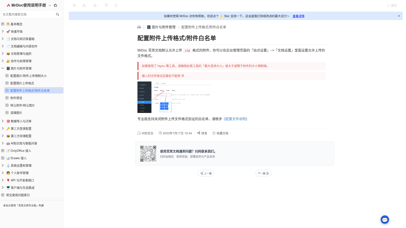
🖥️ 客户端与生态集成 (20, 187)
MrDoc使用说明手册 (29, 5)
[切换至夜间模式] (116, 5)
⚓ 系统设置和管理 (19, 165)
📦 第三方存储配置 (19, 136)
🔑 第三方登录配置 (19, 128)
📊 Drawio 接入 (15, 158)
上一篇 (208, 173)
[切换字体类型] (106, 5)
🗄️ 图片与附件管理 (19, 68)
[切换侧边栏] (74, 5)
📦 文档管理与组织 (19, 53)
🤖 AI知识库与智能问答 (21, 143)
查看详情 (298, 16)
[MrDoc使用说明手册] (139, 26)
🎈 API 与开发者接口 (20, 180)
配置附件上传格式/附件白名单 (29, 90)
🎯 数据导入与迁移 (19, 121)
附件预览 (15, 98)
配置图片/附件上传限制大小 (28, 75)
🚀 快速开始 (14, 31)
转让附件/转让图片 (22, 105)
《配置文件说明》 (235, 119)
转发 (203, 133)
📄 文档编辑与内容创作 (21, 46)
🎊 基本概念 (13, 24)
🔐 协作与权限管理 (19, 61)
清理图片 (15, 112)
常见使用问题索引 (17, 195)
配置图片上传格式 (21, 83)
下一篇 (261, 173)
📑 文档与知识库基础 (20, 39)
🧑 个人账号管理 (17, 173)
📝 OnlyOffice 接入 (17, 150)
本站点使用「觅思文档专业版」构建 (23, 205)
